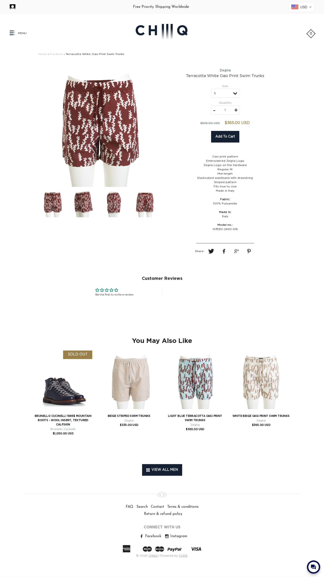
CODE (183, 555)
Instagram (178, 536)
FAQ (129, 507)
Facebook (152, 536)
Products (56, 54)
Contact (157, 507)
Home (42, 54)
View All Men (164, 469)
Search (142, 507)
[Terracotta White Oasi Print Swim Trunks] (98, 126)
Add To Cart (225, 136)
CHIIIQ (152, 555)
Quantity (225, 102)
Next (168, 126)
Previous (29, 126)
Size (225, 86)
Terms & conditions (183, 507)
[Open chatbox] (313, 567)
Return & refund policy (163, 514)
